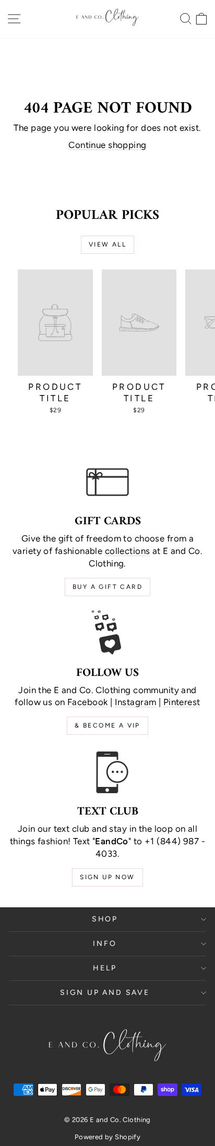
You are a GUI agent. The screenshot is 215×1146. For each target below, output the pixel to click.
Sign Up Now (107, 877)
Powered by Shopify (108, 1137)
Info (104, 943)
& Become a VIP (107, 725)
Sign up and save (105, 992)
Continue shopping (107, 145)
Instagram (136, 702)
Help (104, 968)
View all (107, 244)
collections (127, 551)
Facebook (87, 702)
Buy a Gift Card (107, 586)
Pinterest (181, 702)
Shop (105, 919)
